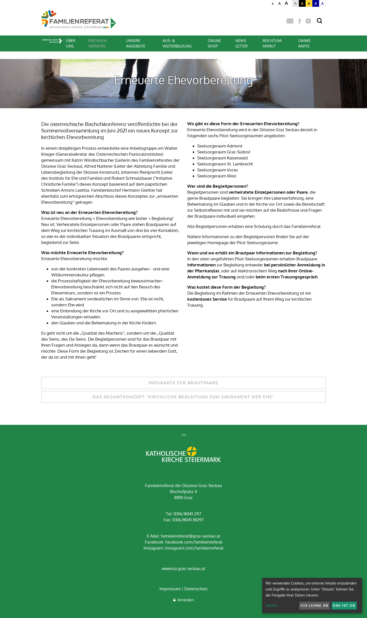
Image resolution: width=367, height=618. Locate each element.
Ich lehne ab (314, 605)
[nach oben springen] (183, 435)
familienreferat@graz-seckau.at (190, 536)
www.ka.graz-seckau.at (183, 568)
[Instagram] (308, 21)
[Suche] (319, 21)
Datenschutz (196, 588)
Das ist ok (344, 605)
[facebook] (299, 21)
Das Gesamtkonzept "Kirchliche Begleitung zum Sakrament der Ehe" (184, 396)
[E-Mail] (290, 21)
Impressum (170, 588)
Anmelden (185, 600)
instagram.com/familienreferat (194, 548)
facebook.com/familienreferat (193, 542)
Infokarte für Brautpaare (184, 382)
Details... (272, 605)
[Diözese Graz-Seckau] (183, 455)
